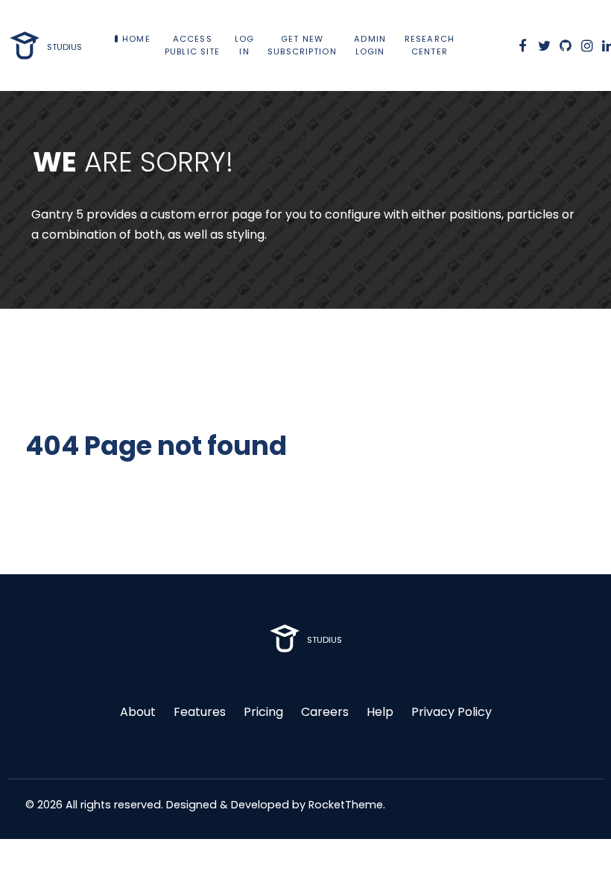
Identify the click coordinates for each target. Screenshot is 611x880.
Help (380, 711)
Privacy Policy (451, 711)
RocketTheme (345, 804)
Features (200, 711)
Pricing (263, 711)
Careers (325, 711)
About (138, 711)
